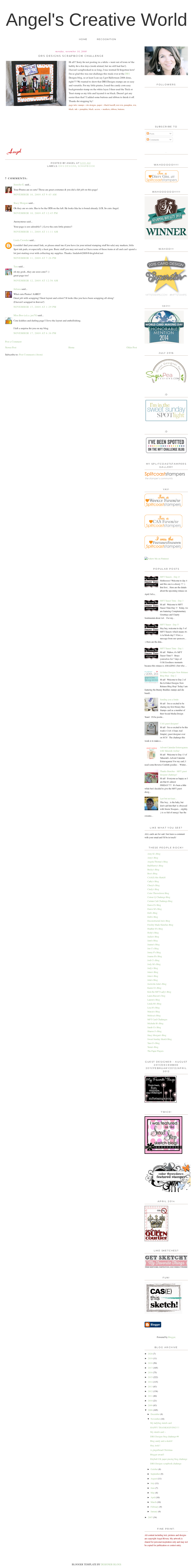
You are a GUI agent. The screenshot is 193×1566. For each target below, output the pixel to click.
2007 (150, 1517)
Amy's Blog (152, 857)
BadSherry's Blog (155, 865)
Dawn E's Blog (154, 904)
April (153, 1497)
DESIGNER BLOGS (111, 1564)
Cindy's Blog (153, 889)
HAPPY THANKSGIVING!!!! (164, 1427)
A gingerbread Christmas (161, 1449)
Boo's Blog (152, 873)
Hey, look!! (155, 1445)
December (155, 1414)
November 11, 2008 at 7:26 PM (35, 258)
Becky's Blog (153, 869)
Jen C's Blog (153, 948)
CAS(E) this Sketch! (156, 877)
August (154, 1478)
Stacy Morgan (21, 203)
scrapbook (86, 166)
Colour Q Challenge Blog (158, 897)
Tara (16, 266)
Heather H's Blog (155, 928)
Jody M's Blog (154, 964)
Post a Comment (13, 341)
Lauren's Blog (153, 999)
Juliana (17, 289)
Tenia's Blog (152, 1046)
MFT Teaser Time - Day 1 (171, 648)
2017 (150, 1367)
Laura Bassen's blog (156, 995)
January (154, 1511)
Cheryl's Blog (153, 885)
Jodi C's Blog (153, 960)
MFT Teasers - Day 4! (170, 576)
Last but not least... (168, 798)
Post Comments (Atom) (31, 354)
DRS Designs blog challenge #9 (164, 1436)
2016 (150, 1372)
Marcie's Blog (153, 1011)
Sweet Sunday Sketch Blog (159, 1039)
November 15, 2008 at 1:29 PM (35, 306)
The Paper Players (155, 1050)
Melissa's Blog (154, 1015)
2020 (150, 1353)
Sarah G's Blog (154, 1027)
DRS (127, 73)
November (156, 1418)
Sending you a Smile (169, 699)
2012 (150, 1391)
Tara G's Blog (153, 1043)
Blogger (171, 1337)
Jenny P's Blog (154, 952)
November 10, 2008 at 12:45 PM (36, 213)
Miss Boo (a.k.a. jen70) (25, 315)
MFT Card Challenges (157, 1019)
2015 (150, 1377)
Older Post (131, 347)
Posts (151, 133)
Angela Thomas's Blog (157, 861)
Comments (154, 139)
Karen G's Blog (154, 987)
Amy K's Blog (153, 853)
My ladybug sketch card (161, 1422)
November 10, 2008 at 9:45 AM (35, 194)
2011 (150, 1395)
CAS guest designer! (169, 723)
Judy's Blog (152, 968)
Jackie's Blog (153, 936)
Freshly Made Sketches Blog (160, 924)
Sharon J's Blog (154, 1031)
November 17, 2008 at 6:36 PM (35, 333)
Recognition (106, 39)
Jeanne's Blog (153, 944)
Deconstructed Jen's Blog (158, 920)
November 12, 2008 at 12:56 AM (36, 280)
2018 (150, 1362)
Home (83, 39)
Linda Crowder (21, 240)
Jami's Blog (152, 940)
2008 (150, 1409)
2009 (150, 1405)
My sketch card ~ (158, 1431)
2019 (150, 1358)
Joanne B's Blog (154, 956)
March (154, 1501)
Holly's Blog (153, 932)
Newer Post (10, 347)
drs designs (67, 166)
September (156, 1473)
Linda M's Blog (154, 1003)
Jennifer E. (19, 184)
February (155, 1506)
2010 (150, 1400)
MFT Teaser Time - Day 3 (171, 600)
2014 (150, 1381)
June (153, 1487)
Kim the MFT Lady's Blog (159, 991)
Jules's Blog (152, 975)
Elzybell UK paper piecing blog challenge (168, 1458)
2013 (150, 1386)
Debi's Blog (152, 916)
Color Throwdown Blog (158, 893)
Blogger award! (157, 1454)
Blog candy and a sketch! (161, 1440)
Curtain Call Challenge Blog (159, 900)
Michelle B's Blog (155, 1023)
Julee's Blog (152, 971)
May (153, 1492)
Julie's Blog (152, 979)
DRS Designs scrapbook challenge (165, 1463)
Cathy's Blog (153, 881)
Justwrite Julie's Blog (156, 983)
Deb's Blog (152, 912)
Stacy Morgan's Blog (156, 1035)
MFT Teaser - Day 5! (169, 624)
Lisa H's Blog (153, 1007)
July (153, 1483)
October (154, 1469)
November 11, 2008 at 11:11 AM (36, 231)
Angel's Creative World (96, 19)
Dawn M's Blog (154, 908)
